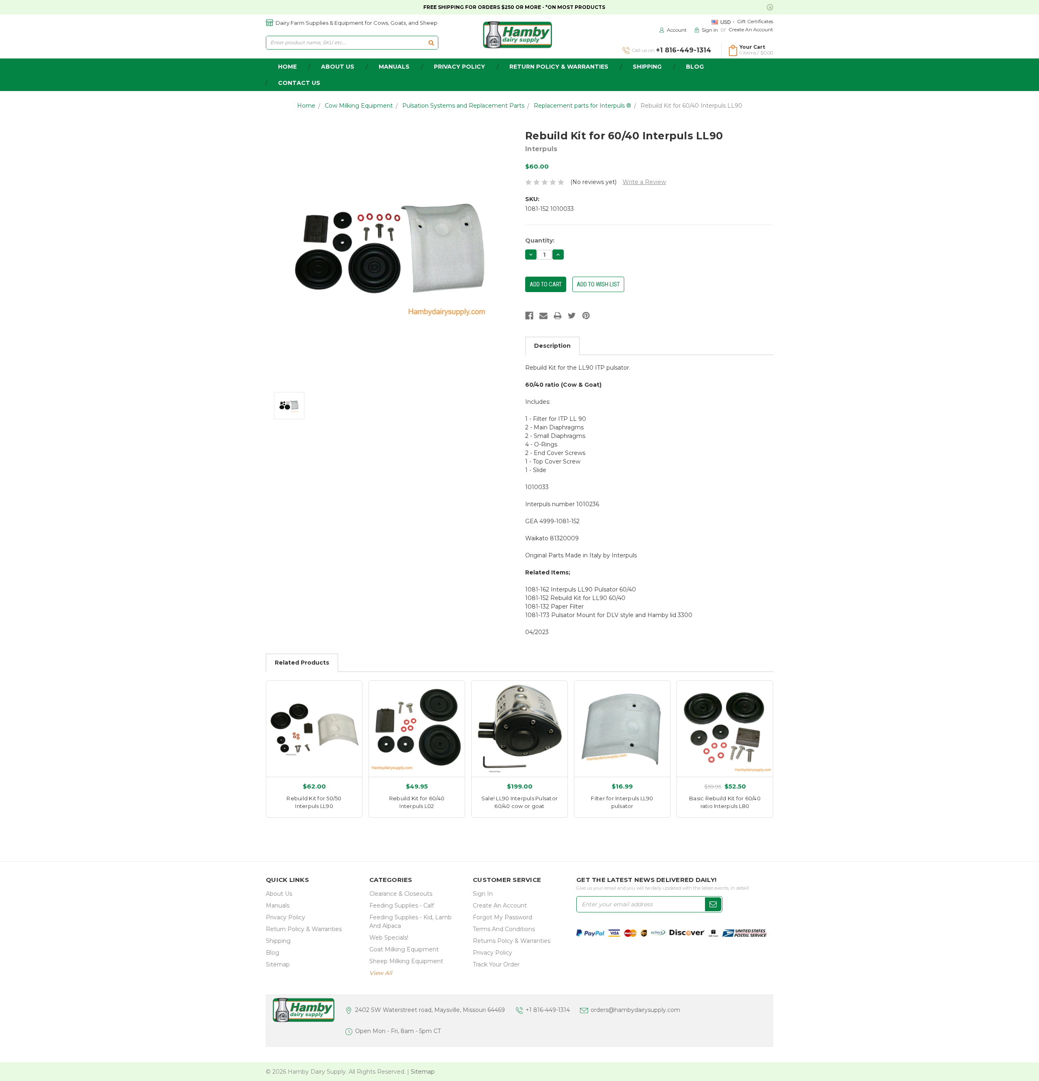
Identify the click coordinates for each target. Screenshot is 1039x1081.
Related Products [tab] (302, 662)
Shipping (647, 66)
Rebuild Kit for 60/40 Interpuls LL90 (691, 105)
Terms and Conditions (504, 929)
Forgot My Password (502, 917)
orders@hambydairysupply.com (635, 1010)
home (287, 66)
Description (552, 345)
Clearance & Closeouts (400, 893)
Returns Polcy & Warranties (511, 941)
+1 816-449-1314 (548, 1010)
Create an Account (751, 29)
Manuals (394, 66)
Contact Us (299, 83)
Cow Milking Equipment (359, 105)
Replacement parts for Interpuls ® (582, 105)
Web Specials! (388, 937)
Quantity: (539, 240)
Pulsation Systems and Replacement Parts (463, 105)
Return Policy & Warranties (558, 66)
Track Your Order (496, 964)
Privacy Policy (459, 66)
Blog (695, 66)
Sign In (483, 893)
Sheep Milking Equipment (406, 961)
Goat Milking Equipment (404, 949)
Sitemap (278, 964)
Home (306, 105)
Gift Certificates (755, 21)
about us (337, 66)
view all (380, 973)
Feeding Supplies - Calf (401, 905)
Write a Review (644, 182)
